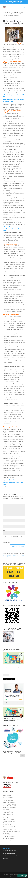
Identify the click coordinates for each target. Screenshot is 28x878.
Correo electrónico (7, 524)
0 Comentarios (15, 15)
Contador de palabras (8, 800)
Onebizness (5, 858)
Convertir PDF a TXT (7, 799)
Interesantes (6, 14)
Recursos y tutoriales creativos (10, 834)
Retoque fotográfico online (9, 821)
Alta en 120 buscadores (8, 819)
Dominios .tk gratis (7, 811)
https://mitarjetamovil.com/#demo (11, 226)
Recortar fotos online (8, 797)
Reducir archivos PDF (8, 814)
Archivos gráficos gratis (8, 816)
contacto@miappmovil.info (9, 850)
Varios (9, 15)
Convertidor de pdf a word (9, 840)
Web (4, 530)
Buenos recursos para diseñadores (11, 831)
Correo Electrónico (7, 670)
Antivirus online (6, 809)
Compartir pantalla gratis (9, 802)
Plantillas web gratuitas (8, 838)
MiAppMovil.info (7, 115)
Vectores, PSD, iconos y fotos (9, 829)
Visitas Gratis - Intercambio (9, 807)
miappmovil (7, 12)
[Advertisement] (14, 766)
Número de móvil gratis (8, 817)
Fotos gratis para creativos (9, 826)
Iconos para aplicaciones (9, 836)
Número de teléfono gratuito (10, 806)
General (21, 12)
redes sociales (18, 14)
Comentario (6, 502)
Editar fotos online (7, 794)
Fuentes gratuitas (7, 824)
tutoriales (5, 15)
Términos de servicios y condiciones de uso (13, 856)
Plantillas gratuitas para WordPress (11, 823)
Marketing (11, 14)
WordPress (15, 876)
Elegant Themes (14, 874)
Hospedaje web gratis (8, 812)
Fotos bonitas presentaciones (10, 828)
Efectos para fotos (7, 795)
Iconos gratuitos (6, 833)
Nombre (5, 518)
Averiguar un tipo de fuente (9, 804)
